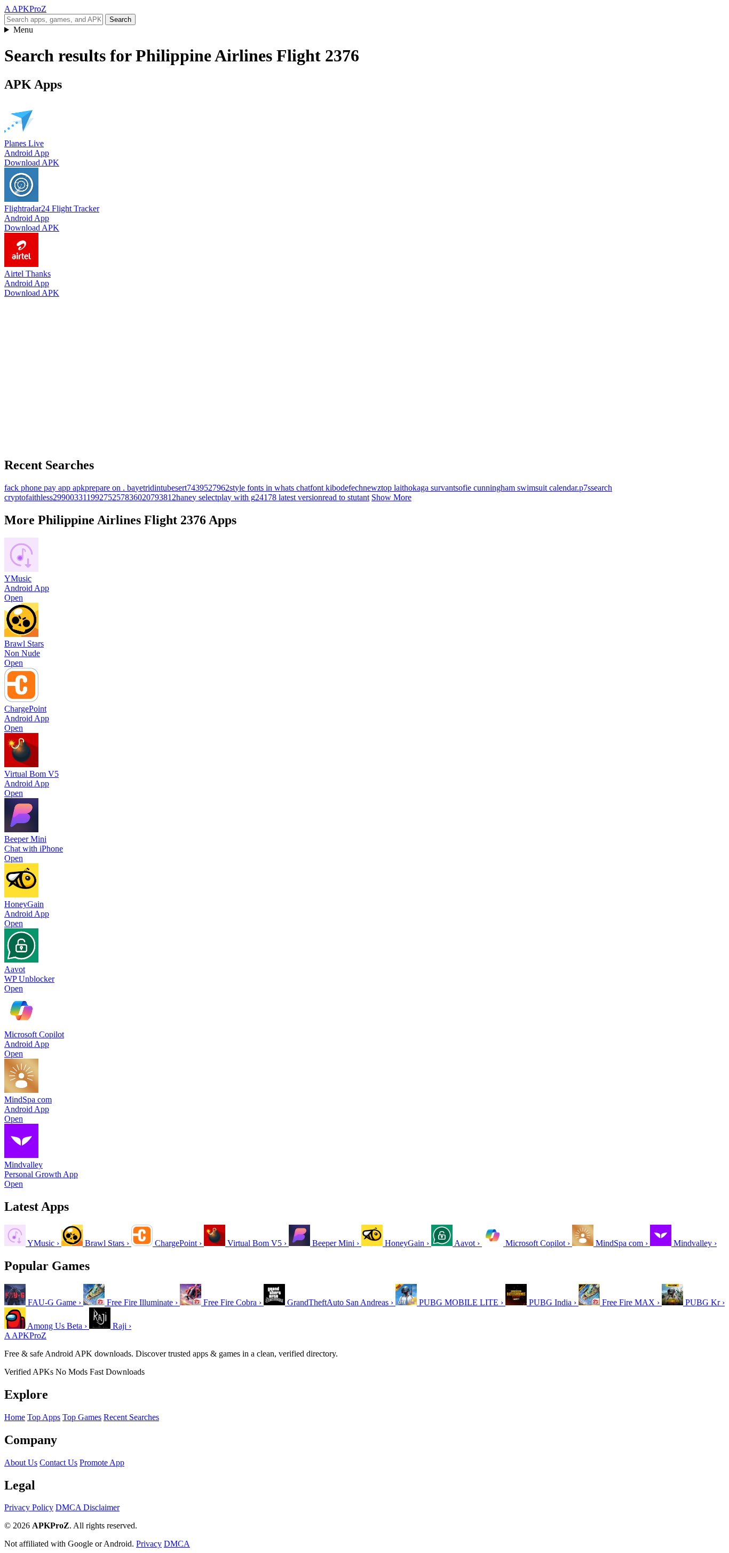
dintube (162, 487)
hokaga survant (429, 487)
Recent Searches (131, 1417)
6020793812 (154, 497)
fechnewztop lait (376, 487)
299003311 (72, 497)
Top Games (81, 1417)
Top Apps (43, 1417)
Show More (391, 497)
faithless (39, 497)
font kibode (329, 487)
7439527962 (208, 487)
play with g (236, 497)
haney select (196, 497)
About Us (20, 1462)
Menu (23, 29)
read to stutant (345, 497)
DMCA (177, 1543)
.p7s (584, 487)
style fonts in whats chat (269, 487)
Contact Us (58, 1462)
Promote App (102, 1462)
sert (181, 487)
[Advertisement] (324, 372)
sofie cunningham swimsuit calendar (516, 487)
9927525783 (112, 497)
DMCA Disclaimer (88, 1507)
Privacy (149, 1543)
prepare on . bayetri (117, 487)
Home (14, 1417)
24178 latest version (288, 497)
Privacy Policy (28, 1507)
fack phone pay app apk (44, 487)
